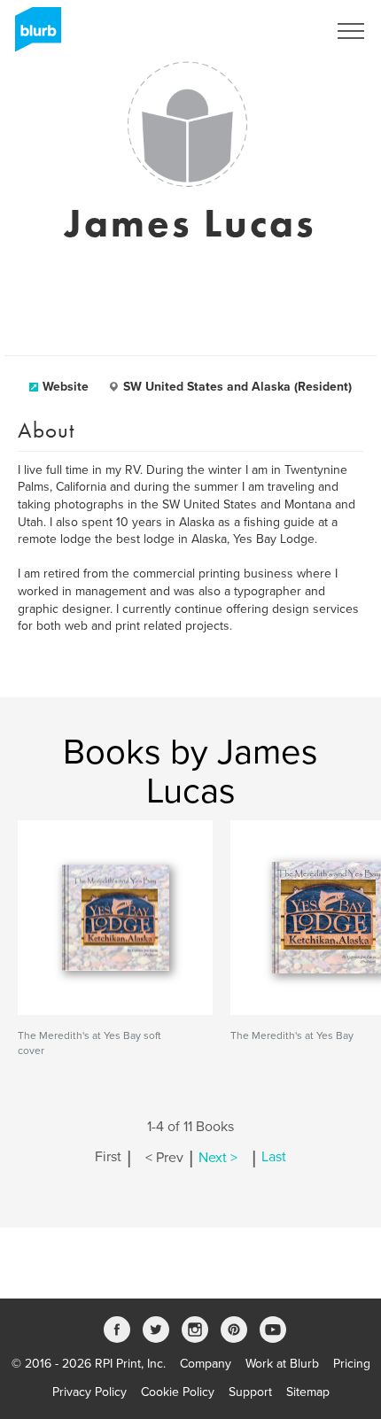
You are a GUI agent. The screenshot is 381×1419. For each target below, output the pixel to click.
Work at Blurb (282, 1363)
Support (250, 1392)
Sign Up (281, 31)
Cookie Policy (177, 1392)
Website (66, 386)
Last (273, 1158)
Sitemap (308, 1392)
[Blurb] (33, 35)
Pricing (351, 1363)
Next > (217, 1158)
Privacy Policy (89, 1392)
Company (205, 1363)
